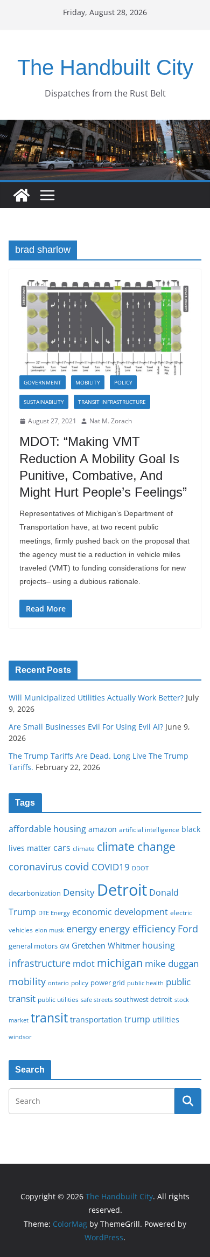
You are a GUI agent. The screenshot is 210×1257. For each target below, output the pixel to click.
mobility (27, 981)
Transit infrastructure (112, 402)
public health (145, 983)
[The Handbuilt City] (105, 127)
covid (77, 867)
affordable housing (47, 829)
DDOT (140, 868)
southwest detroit (143, 999)
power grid (107, 982)
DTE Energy (54, 913)
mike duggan (172, 963)
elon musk (49, 930)
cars (62, 848)
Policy (123, 382)
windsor (20, 1037)
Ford (188, 928)
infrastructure (40, 963)
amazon (102, 829)
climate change (136, 846)
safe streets (97, 999)
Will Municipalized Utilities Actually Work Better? (96, 697)
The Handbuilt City (105, 67)
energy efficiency (137, 928)
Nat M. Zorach (110, 420)
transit (49, 1017)
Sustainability (44, 402)
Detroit (122, 890)
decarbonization (35, 893)
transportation (96, 1019)
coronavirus (35, 866)
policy (79, 982)
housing (158, 945)
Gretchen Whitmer (106, 945)
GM (64, 946)
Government (42, 382)
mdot (84, 964)
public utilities (58, 999)
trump (137, 1019)
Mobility (87, 382)
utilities (165, 1019)
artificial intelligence (149, 829)
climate (84, 848)
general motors (33, 946)
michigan (120, 962)
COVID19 (111, 867)
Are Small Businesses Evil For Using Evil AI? (86, 727)
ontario (58, 983)
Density (79, 892)
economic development (120, 912)
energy (81, 928)
